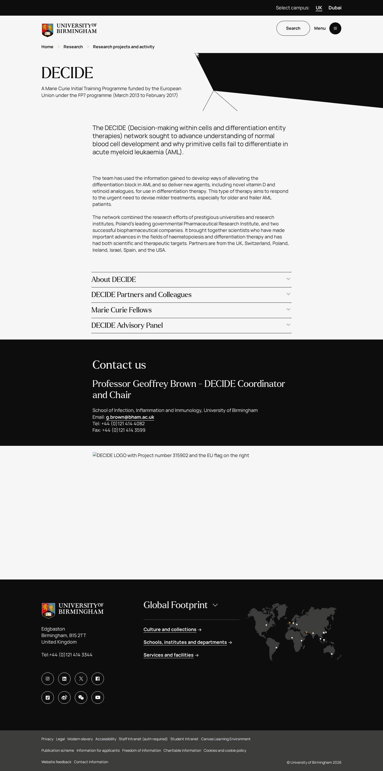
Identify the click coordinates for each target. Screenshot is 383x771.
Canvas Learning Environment (226, 738)
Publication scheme (57, 750)
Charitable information (182, 750)
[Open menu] (335, 28)
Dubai (335, 7)
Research (73, 47)
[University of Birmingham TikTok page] (47, 697)
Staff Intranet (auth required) (143, 738)
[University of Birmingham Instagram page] (47, 679)
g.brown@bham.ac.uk (130, 417)
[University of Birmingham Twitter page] (81, 679)
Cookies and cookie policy (225, 750)
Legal (60, 738)
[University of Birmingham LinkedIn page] (64, 679)
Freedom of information (141, 750)
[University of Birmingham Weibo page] (64, 697)
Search (293, 28)
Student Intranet (184, 738)
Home (47, 47)
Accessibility (105, 738)
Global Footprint (176, 605)
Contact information (91, 761)
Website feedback (56, 761)
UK (319, 7)
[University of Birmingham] (69, 28)
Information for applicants (98, 750)
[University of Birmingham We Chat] (81, 697)
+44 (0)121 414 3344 (70, 654)
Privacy (47, 738)
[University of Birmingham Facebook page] (97, 679)
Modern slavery (80, 738)
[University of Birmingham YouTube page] (97, 697)
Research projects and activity (124, 47)
